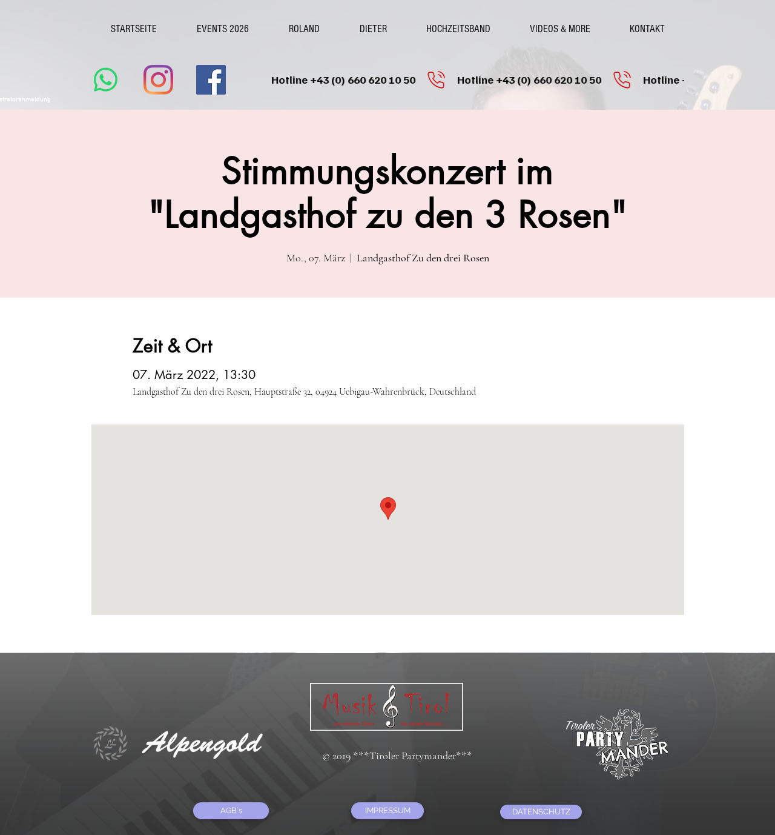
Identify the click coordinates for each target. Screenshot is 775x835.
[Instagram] (158, 80)
